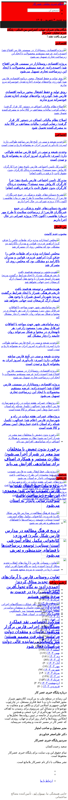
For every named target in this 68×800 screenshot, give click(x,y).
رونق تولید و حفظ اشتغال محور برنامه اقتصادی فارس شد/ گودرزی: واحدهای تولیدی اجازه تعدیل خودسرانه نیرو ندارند (35, 95)
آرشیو (55, 475)
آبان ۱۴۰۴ (54, 622)
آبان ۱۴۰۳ (54, 662)
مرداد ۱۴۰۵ (53, 592)
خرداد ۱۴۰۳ (53, 679)
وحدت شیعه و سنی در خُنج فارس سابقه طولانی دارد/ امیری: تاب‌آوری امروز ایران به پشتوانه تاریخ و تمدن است (34, 155)
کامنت (48, 233)
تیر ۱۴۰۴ (55, 636)
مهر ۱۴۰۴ (54, 626)
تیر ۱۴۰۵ (55, 596)
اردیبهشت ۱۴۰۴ (50, 642)
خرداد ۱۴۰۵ (53, 599)
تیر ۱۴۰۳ (55, 676)
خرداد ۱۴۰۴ (53, 639)
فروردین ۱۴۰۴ (51, 646)
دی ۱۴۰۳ (54, 656)
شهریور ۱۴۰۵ (52, 589)
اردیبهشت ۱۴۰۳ (50, 682)
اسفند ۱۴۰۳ (53, 649)
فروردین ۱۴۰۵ (51, 606)
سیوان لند (39, 793)
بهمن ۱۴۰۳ (53, 652)
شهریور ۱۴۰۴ (52, 629)
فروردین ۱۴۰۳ (51, 686)
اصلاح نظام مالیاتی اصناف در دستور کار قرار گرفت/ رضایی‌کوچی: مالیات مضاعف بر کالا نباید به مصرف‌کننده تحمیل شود (36, 123)
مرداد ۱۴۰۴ (53, 632)
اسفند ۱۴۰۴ (53, 609)
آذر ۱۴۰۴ (54, 619)
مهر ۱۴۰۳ (54, 666)
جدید (55, 233)
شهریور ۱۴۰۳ (52, 669)
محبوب (62, 233)
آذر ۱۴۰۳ (54, 659)
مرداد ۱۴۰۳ (53, 672)
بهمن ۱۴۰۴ (53, 612)
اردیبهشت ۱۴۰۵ (50, 602)
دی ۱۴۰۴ (54, 616)
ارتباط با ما (46, 780)
